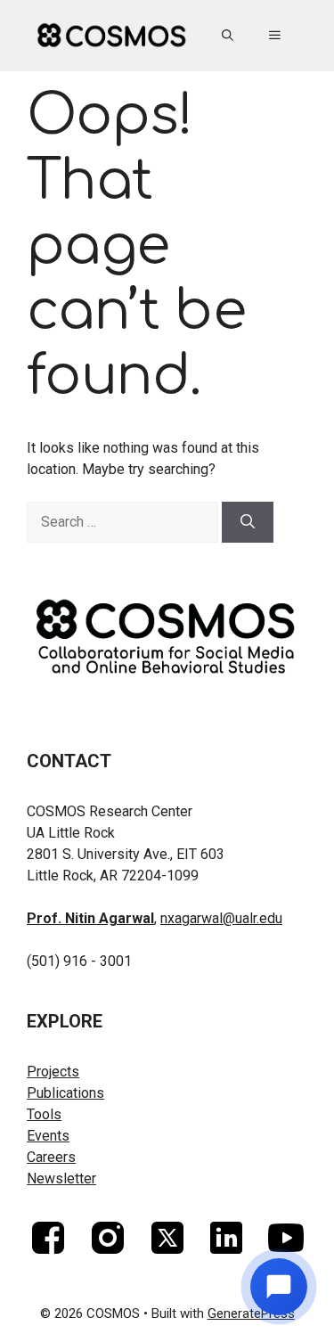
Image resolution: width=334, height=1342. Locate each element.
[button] (227, 35)
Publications (65, 1092)
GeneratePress (251, 1313)
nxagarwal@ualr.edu (221, 918)
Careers (51, 1157)
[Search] (247, 522)
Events (48, 1135)
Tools (44, 1114)
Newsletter (61, 1178)
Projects (53, 1071)
